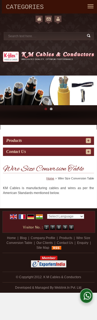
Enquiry (82, 243)
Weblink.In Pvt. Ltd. (68, 288)
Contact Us (65, 243)
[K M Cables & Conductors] (48, 56)
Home (50, 178)
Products (14, 140)
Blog (23, 238)
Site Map (42, 248)
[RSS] (56, 248)
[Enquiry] (57, 19)
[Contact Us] (48, 19)
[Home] (39, 19)
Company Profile (43, 238)
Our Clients (44, 243)
